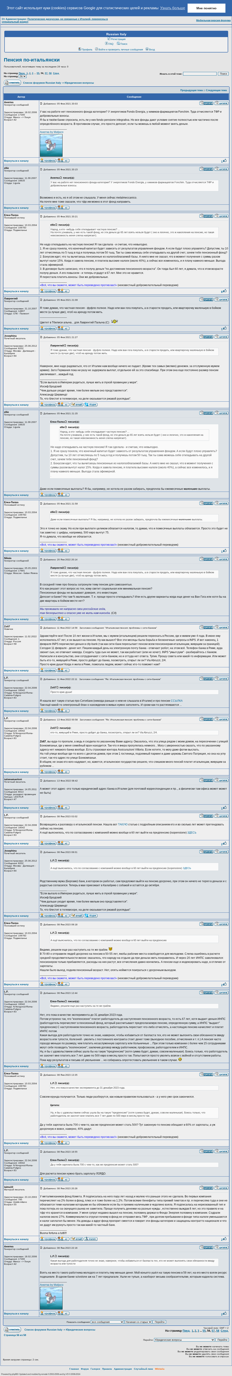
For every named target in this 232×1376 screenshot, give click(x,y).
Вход (152, 49)
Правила (107, 1369)
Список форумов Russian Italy (42, 82)
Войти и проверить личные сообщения (121, 49)
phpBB (15, 1374)
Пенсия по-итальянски (32, 60)
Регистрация (118, 39)
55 (38, 73)
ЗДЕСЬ (191, 832)
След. (56, 73)
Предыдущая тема (191, 90)
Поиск (123, 44)
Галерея (95, 1369)
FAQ (111, 44)
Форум (85, 1369)
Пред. (22, 73)
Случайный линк (143, 1369)
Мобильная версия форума (213, 20)
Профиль (87, 49)
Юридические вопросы (79, 82)
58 (50, 73)
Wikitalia (159, 1369)
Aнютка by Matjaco (51, 132)
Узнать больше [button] (172, 8)
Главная (74, 1369)
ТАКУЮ (123, 824)
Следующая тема (216, 90)
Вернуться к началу (16, 160)
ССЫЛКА (177, 700)
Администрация (123, 1369)
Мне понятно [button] (206, 8)
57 (46, 73)
